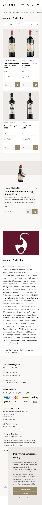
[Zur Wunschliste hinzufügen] (19, 31)
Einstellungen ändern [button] (25, 498)
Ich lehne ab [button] (25, 493)
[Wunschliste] (22, 5)
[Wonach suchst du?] (32, 5)
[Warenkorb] (27, 5)
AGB (5, 487)
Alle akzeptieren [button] (25, 489)
